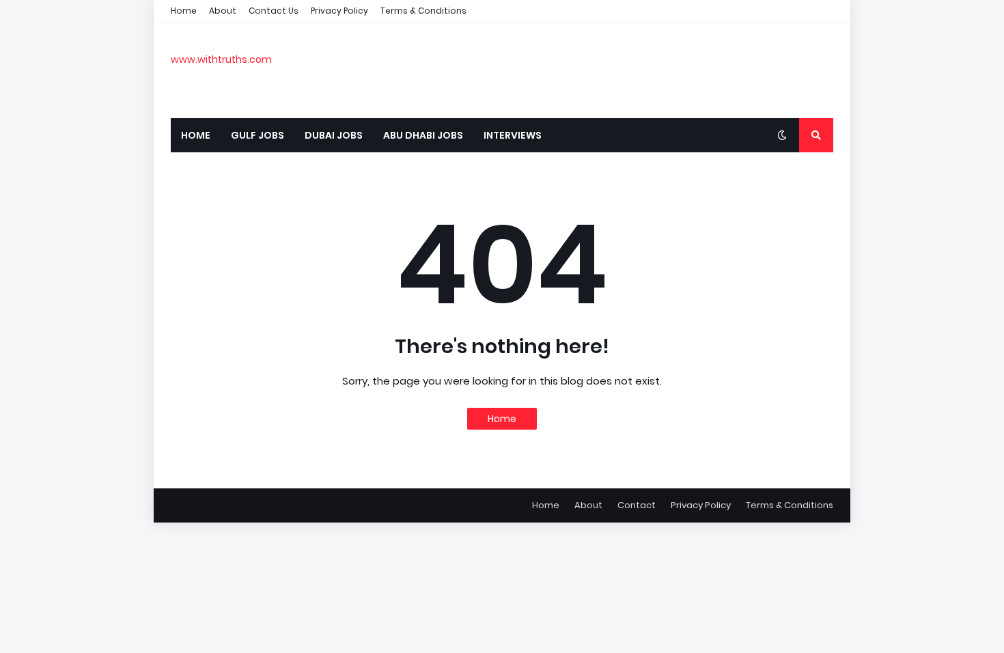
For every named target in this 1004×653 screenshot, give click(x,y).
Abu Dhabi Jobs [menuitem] (423, 135)
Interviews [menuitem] (513, 135)
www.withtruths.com (221, 59)
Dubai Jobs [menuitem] (334, 135)
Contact (636, 505)
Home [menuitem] (195, 135)
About (222, 10)
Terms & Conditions (423, 10)
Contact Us (273, 10)
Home (184, 10)
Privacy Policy (339, 10)
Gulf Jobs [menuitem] (257, 135)
